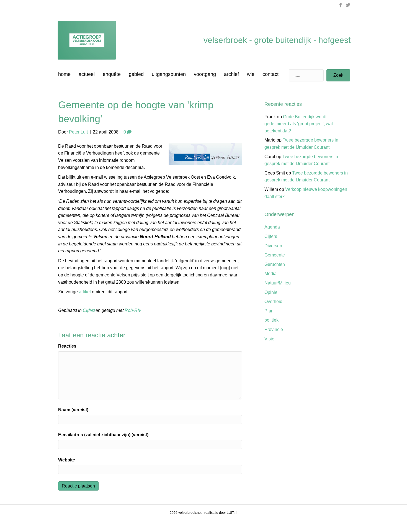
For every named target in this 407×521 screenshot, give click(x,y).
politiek (271, 320)
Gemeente (274, 255)
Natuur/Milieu (277, 283)
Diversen (273, 245)
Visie (269, 339)
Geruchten (274, 264)
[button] (338, 75)
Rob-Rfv (133, 310)
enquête (112, 74)
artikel (85, 291)
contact (270, 74)
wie (250, 74)
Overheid (273, 301)
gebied (136, 74)
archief (231, 74)
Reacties (67, 346)
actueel (87, 74)
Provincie (273, 329)
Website (66, 460)
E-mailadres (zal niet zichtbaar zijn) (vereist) (103, 434)
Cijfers (89, 310)
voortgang (205, 74)
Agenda (272, 227)
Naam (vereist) (73, 409)
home (64, 74)
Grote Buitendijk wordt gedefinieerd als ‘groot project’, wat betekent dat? (298, 123)
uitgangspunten (169, 74)
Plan (269, 311)
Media (270, 273)
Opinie (270, 292)
